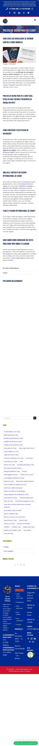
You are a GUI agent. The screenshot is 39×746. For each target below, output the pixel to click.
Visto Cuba (19, 590)
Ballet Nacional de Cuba (11, 435)
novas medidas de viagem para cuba (15, 484)
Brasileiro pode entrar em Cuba (13, 438)
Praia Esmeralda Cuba (26, 498)
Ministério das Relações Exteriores (14, 188)
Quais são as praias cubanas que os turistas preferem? (17, 505)
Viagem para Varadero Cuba (12, 530)
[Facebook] (15, 565)
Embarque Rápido (8, 152)
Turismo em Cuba (9, 523)
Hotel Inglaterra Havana (11, 474)
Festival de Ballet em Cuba (12, 471)
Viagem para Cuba (28, 527)
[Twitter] (24, 565)
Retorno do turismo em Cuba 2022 (14, 517)
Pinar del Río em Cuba (10, 498)
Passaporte (19, 602)
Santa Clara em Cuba (10, 520)
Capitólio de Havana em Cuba (13, 441)
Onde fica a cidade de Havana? (13, 488)
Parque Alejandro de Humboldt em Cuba (16, 494)
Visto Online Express (19, 258)
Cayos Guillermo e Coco (11, 451)
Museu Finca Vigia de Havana (25, 481)
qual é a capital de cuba (11, 514)
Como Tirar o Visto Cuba (19, 596)
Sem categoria (8, 551)
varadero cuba (16, 527)
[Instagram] (18, 565)
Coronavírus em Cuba (10, 461)
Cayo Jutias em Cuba (10, 448)
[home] (7, 586)
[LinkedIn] (21, 565)
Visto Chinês (18, 613)
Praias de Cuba (8, 501)
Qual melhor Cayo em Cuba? (12, 510)
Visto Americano (19, 607)
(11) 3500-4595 (14, 9)
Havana (11, 85)
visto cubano (7, 254)
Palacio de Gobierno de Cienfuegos (14, 491)
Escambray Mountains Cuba (25, 465)
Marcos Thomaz (25, 671)
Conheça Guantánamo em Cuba (13, 458)
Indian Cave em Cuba (26, 474)
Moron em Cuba (9, 481)
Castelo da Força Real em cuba (13, 445)
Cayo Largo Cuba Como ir (27, 448)
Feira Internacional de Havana (13, 468)
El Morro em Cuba (9, 465)
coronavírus (29, 458)
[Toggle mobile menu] (35, 20)
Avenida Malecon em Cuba (12, 431)
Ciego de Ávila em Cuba (11, 455)
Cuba (21, 461)
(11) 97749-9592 (25, 9)
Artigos (5, 273)
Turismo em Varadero (23, 523)
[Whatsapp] (30, 642)
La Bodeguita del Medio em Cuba (14, 478)
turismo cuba (23, 520)
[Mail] (33, 642)
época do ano (20, 116)
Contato (18, 624)
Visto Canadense (19, 619)
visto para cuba (8, 533)
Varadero (6, 527)
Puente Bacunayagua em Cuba (24, 501)
